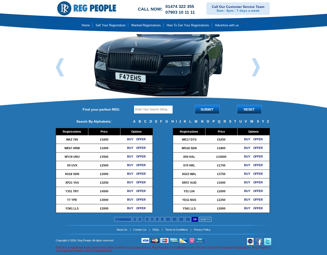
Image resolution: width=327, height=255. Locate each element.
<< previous (123, 219)
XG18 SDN (72, 174)
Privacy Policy (202, 229)
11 (174, 219)
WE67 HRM (72, 148)
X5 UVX (72, 165)
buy (130, 139)
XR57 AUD (189, 182)
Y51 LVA (189, 191)
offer (141, 139)
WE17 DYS (189, 139)
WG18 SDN (189, 148)
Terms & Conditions (176, 229)
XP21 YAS (72, 182)
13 (188, 219)
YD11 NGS (189, 200)
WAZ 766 (72, 139)
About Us (122, 229)
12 (181, 219)
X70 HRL (189, 165)
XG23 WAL (189, 174)
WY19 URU (72, 157)
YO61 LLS (72, 208)
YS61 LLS (189, 208)
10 (168, 219)
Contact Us (140, 229)
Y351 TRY (72, 191)
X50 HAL (189, 157)
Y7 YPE (72, 200)
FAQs (155, 229)
